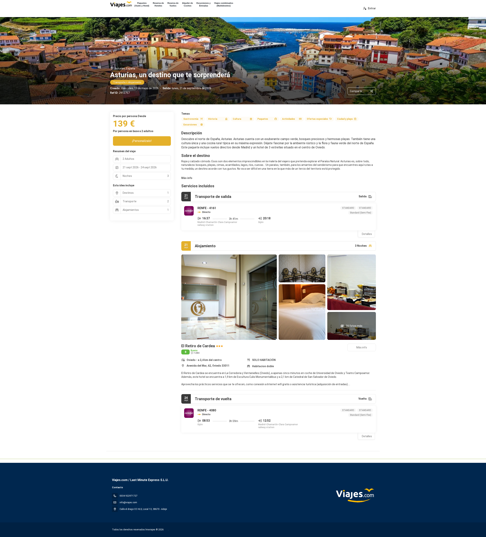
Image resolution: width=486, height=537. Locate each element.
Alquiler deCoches (187, 4)
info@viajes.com (128, 502)
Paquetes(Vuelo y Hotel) (141, 4)
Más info (186, 178)
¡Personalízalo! (142, 141)
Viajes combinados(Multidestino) (223, 4)
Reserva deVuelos (172, 4)
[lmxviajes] (354, 495)
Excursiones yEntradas (203, 4)
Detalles (367, 233)
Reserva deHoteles (158, 4)
